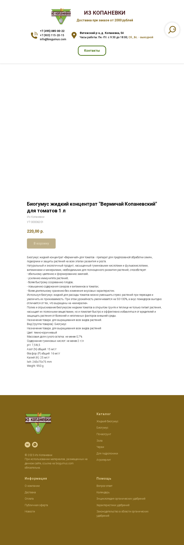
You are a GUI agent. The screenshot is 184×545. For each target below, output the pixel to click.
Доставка (30, 492)
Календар (102, 492)
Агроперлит (103, 459)
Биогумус (102, 427)
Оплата (29, 498)
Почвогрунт (103, 434)
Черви (100, 447)
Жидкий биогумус (107, 421)
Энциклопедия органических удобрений (120, 498)
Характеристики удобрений (112, 505)
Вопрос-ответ (104, 485)
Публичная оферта (36, 505)
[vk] (27, 444)
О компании (32, 485)
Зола (99, 440)
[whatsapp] (35, 444)
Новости (30, 511)
